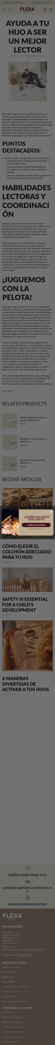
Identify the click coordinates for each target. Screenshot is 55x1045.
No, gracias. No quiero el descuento (36, 528)
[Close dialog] (51, 511)
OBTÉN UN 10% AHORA (36, 525)
